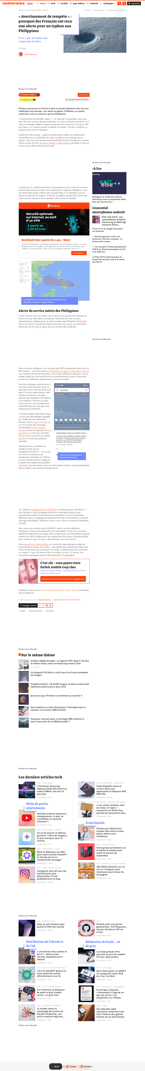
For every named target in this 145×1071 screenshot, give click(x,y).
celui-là (46, 422)
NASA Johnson (45, 600)
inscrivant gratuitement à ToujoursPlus (59, 590)
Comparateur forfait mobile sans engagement (63, 579)
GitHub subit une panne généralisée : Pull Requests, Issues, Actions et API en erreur (111, 928)
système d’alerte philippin (37, 544)
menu (30, 3)
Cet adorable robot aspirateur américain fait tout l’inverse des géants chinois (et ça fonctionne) (110, 1013)
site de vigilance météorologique (56, 143)
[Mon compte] (119, 3)
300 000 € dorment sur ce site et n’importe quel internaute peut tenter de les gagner (110, 870)
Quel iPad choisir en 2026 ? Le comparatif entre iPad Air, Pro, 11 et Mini (111, 973)
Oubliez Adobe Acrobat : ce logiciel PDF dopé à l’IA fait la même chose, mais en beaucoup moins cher (60, 662)
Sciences (50, 611)
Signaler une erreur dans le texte (67, 599)
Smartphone (99, 10)
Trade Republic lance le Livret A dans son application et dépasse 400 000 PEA (111, 790)
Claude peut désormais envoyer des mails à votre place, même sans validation (110, 832)
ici (25, 435)
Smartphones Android (117, 10)
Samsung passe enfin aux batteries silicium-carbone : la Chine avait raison (107, 239)
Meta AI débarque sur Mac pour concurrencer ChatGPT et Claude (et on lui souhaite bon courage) (52, 856)
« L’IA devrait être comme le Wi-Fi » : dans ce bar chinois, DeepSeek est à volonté (52, 955)
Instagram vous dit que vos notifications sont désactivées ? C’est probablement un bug (51, 875)
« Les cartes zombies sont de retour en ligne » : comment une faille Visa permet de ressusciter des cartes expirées (110, 809)
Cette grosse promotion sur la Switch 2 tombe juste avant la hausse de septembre (111, 851)
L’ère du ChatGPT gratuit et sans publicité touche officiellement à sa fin (51, 973)
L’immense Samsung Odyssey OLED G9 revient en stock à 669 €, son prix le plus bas (52, 790)
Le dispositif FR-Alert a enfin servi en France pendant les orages (59, 673)
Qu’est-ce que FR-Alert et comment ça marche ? (56, 695)
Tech (88, 10)
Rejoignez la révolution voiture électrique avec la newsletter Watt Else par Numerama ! (109, 199)
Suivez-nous (83, 95)
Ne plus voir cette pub (28, 89)
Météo (22, 611)
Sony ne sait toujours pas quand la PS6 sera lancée (51, 925)
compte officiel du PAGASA (44, 509)
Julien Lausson (30, 54)
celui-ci (37, 422)
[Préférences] (124, 3)
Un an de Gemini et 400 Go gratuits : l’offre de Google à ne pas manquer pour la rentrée (52, 837)
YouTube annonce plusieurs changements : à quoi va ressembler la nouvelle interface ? (51, 817)
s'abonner (135, 3)
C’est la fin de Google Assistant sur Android (107, 229)
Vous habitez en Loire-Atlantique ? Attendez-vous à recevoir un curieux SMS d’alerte (58, 708)
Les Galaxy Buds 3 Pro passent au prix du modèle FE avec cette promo (110, 954)
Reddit (25, 465)
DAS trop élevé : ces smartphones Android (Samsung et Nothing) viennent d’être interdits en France (114, 221)
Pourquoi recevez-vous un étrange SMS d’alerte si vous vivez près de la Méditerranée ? (57, 720)
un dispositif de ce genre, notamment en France (68, 371)
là (38, 433)
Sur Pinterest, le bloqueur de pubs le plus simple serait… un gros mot (51, 992)
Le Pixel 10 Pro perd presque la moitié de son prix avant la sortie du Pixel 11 (108, 259)
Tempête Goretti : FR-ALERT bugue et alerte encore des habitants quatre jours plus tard (60, 685)
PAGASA (81, 321)
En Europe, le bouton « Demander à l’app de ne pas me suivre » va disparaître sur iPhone (110, 994)
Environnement (35, 611)
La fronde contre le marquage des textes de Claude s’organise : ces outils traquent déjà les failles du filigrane (50, 1012)
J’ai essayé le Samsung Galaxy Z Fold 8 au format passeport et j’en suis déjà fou (109, 249)
